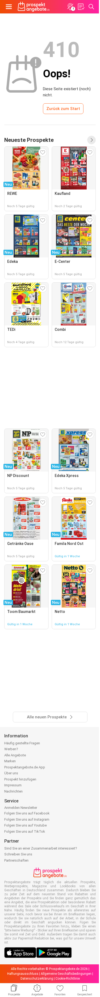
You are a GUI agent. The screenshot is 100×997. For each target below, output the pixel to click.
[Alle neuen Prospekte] (91, 140)
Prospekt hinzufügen (20, 779)
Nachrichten (13, 791)
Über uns (11, 773)
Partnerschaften (16, 860)
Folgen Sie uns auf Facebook (27, 813)
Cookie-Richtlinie (67, 978)
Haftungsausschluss (22, 974)
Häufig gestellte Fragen (22, 743)
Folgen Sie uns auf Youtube (25, 825)
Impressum (13, 785)
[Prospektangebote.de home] (34, 7)
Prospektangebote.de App (24, 767)
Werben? (11, 749)
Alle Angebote (15, 755)
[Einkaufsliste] (81, 6)
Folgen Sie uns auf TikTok (24, 831)
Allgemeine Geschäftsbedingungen (66, 974)
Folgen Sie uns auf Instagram (26, 819)
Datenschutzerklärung (37, 978)
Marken (10, 761)
